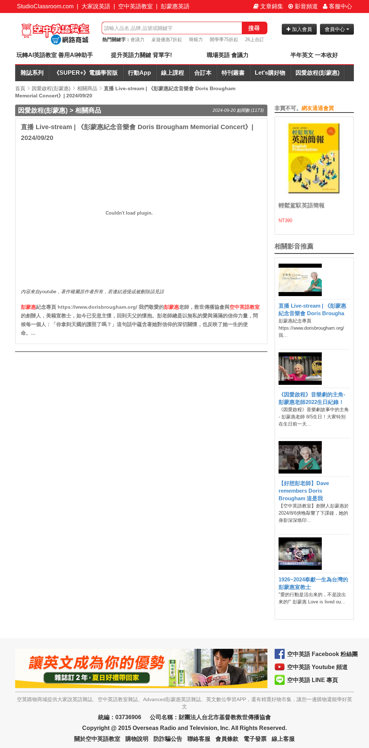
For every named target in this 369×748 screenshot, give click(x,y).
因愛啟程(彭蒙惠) (317, 73)
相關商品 (87, 88)
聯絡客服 (198, 739)
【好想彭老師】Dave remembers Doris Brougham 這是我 (304, 490)
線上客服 (283, 739)
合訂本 (203, 73)
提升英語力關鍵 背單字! (141, 55)
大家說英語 (95, 6)
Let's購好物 (270, 73)
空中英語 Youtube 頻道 (317, 667)
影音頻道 (305, 6)
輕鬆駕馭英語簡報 (302, 205)
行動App (139, 73)
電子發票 (255, 739)
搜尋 (254, 28)
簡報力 (196, 39)
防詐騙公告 (168, 739)
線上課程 (172, 73)
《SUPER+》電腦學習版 (86, 73)
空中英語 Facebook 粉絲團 (322, 654)
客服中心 (340, 6)
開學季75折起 (224, 39)
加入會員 (301, 29)
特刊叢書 (233, 73)
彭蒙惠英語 (175, 6)
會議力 (137, 39)
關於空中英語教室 (97, 739)
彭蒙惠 (28, 307)
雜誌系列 (32, 73)
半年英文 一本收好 (314, 55)
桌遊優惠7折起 (166, 39)
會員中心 (335, 29)
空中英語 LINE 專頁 (312, 680)
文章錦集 (271, 6)
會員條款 (227, 739)
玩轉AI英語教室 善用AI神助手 (55, 55)
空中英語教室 (135, 6)
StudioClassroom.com (45, 6)
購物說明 (136, 739)
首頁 (20, 88)
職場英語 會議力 (228, 55)
